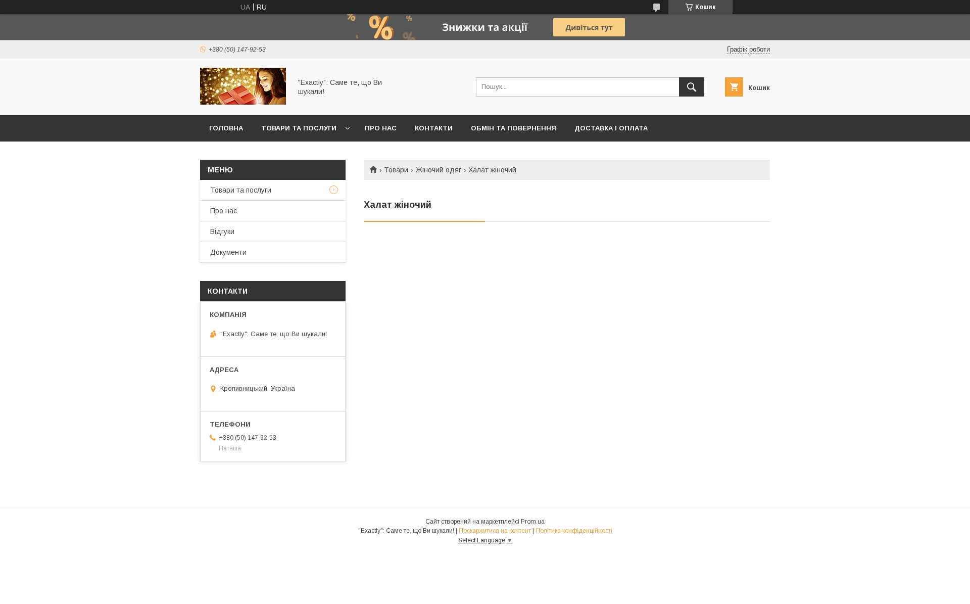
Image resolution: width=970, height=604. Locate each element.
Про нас (381, 128)
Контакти (434, 128)
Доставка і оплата (611, 128)
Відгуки (222, 231)
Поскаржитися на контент (495, 530)
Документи (228, 252)
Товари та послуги (298, 128)
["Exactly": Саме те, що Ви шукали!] (243, 102)
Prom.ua (533, 521)
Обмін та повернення (513, 128)
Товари (396, 170)
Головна (226, 128)
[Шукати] (691, 87)
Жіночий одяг (438, 170)
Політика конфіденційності (574, 530)
